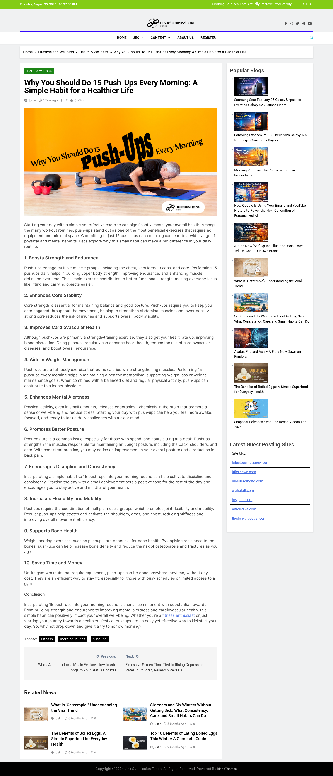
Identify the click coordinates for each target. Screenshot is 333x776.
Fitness (47, 639)
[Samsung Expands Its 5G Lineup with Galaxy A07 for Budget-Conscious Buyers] (251, 130)
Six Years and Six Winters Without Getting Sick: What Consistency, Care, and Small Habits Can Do (180, 710)
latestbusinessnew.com (250, 462)
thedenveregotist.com (249, 518)
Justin (32, 100)
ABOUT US (185, 38)
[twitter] (297, 24)
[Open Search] (311, 37)
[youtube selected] (309, 24)
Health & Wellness (39, 71)
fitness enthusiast (178, 615)
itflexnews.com (244, 472)
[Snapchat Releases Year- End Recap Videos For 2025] (251, 417)
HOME (121, 38)
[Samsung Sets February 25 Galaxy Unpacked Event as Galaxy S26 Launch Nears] (251, 95)
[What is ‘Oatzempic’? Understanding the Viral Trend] (251, 276)
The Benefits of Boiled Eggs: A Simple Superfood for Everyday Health (79, 739)
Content (158, 38)
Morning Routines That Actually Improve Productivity (252, 4)
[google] (303, 24)
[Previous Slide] (303, 4)
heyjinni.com (242, 500)
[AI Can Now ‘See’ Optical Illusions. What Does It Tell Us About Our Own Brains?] (251, 241)
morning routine (72, 639)
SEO (136, 38)
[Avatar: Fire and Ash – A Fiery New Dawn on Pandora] (251, 346)
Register (208, 38)
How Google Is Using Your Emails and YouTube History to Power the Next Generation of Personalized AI (270, 210)
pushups (99, 639)
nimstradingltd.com (247, 481)
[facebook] (285, 24)
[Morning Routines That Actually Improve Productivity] (251, 165)
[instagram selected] (291, 24)
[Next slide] (310, 4)
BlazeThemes (227, 769)
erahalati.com (243, 490)
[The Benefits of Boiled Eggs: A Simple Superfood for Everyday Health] (251, 381)
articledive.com (244, 509)
